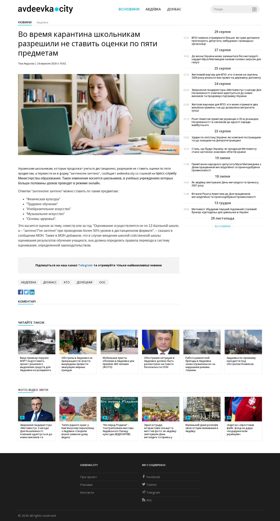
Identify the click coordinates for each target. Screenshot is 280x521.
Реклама (86, 485)
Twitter (151, 485)
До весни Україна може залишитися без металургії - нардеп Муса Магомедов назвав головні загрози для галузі (226, 59)
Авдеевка (28, 282)
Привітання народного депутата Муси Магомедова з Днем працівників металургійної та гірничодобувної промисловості (226, 167)
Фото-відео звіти (33, 390)
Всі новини (129, 9)
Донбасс (50, 282)
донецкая (84, 282)
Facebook (153, 477)
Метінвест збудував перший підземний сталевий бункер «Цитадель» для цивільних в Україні (224, 211)
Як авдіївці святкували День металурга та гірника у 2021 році (225, 184)
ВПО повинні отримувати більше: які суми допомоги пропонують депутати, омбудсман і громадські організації (226, 40)
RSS (149, 500)
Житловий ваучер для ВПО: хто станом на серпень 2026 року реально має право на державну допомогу (226, 76)
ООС (102, 282)
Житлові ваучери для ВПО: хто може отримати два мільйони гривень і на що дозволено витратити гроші (225, 107)
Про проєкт (88, 477)
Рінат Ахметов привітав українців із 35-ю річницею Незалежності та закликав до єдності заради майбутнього (225, 122)
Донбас (174, 9)
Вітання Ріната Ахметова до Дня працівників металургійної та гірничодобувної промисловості (224, 195)
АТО (67, 282)
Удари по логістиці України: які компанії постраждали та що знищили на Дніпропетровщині (226, 139)
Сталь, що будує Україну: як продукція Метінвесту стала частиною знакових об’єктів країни (224, 150)
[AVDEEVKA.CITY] (45, 9)
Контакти (87, 492)
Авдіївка (153, 9)
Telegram (85, 265)
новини (25, 22)
